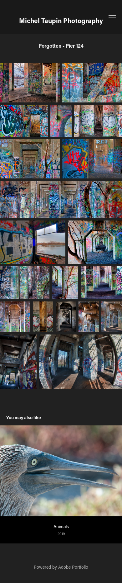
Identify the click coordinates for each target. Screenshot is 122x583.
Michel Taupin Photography (61, 20)
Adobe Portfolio (73, 567)
